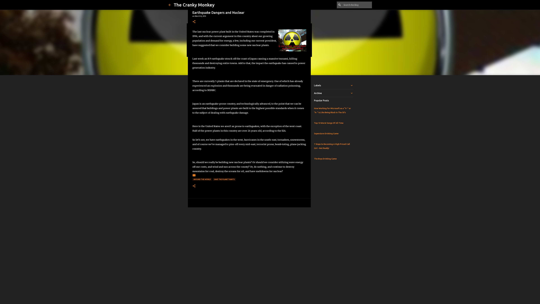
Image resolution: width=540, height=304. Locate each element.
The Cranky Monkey (194, 4)
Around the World (202, 179)
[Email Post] (194, 176)
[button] (194, 22)
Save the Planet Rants (224, 179)
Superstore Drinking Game (326, 133)
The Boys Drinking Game (325, 159)
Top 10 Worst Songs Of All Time (328, 123)
